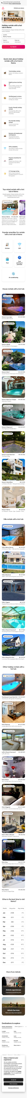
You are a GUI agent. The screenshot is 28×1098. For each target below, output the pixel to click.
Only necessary (13, 1084)
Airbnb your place (19, 8)
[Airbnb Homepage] (3, 8)
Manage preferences (13, 1088)
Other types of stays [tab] (20, 1026)
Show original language (15, 3)
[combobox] (13, 37)
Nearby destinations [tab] (7, 1026)
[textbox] (7, 42)
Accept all (13, 1080)
